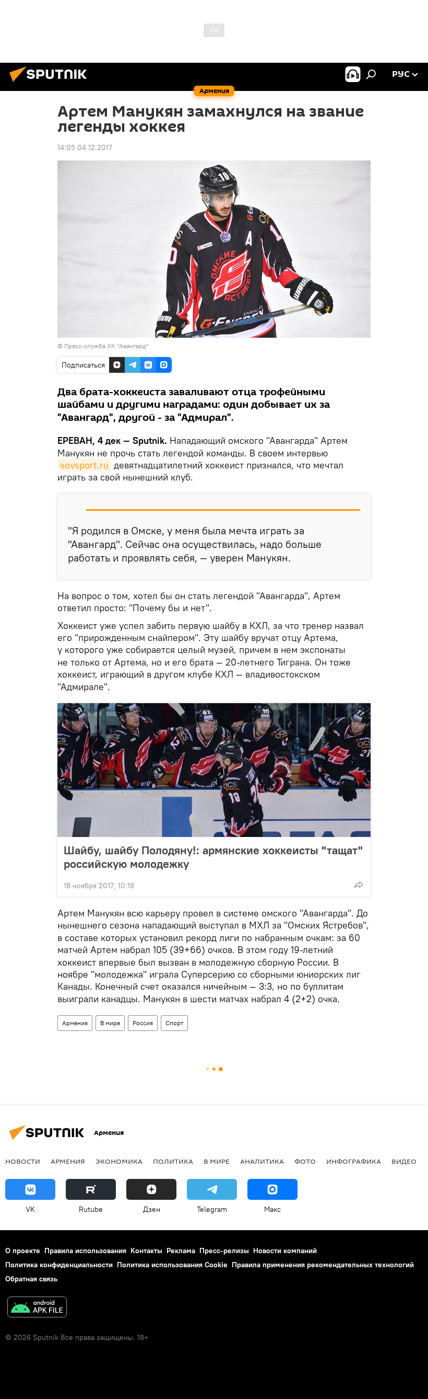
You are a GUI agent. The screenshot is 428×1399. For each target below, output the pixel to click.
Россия (143, 1023)
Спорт (174, 1023)
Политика (173, 1161)
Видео (404, 1161)
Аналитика (262, 1161)
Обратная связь (31, 1278)
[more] (358, 884)
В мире (110, 1023)
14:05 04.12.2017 (84, 147)
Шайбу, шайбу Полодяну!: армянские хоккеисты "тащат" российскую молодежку (213, 856)
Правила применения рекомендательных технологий (323, 1264)
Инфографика (353, 1161)
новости (22, 1161)
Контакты (146, 1250)
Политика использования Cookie (172, 1264)
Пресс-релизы (224, 1250)
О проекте (22, 1250)
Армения (75, 1023)
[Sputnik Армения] (51, 83)
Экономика (119, 1161)
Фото (305, 1161)
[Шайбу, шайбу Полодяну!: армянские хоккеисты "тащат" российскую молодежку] (214, 770)
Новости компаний (285, 1250)
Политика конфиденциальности (59, 1264)
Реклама (181, 1250)
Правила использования (85, 1250)
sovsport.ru (84, 465)
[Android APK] (37, 1308)
